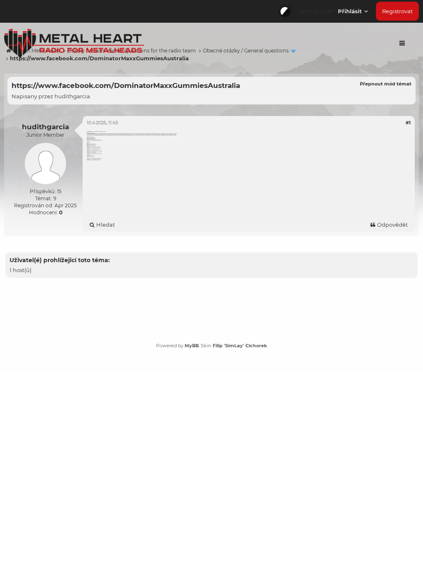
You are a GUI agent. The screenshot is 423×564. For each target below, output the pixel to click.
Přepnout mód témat (385, 84)
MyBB (192, 345)
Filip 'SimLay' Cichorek (240, 345)
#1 (408, 123)
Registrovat (397, 11)
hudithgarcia (72, 96)
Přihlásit (351, 11)
